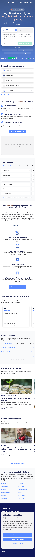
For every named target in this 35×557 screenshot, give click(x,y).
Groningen (21, 486)
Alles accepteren (17, 535)
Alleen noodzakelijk (17, 539)
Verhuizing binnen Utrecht (25, 50)
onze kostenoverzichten (11, 338)
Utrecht (20, 492)
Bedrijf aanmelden (25, 2)
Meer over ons (17, 225)
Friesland (20, 483)
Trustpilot (14, 325)
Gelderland (4, 486)
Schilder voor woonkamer (9, 50)
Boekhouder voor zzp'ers (11, 53)
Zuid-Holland (21, 495)
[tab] (9, 30)
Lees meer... (28, 404)
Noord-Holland (5, 492)
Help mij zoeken (25, 43)
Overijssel (4, 498)
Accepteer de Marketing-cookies (13, 144)
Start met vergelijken (17, 131)
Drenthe (3, 483)
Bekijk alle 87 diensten (8, 95)
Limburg (3, 489)
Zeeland (3, 495)
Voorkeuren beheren (17, 544)
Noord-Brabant (22, 489)
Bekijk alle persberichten (18, 463)
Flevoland (21, 498)
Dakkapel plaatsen (25, 53)
